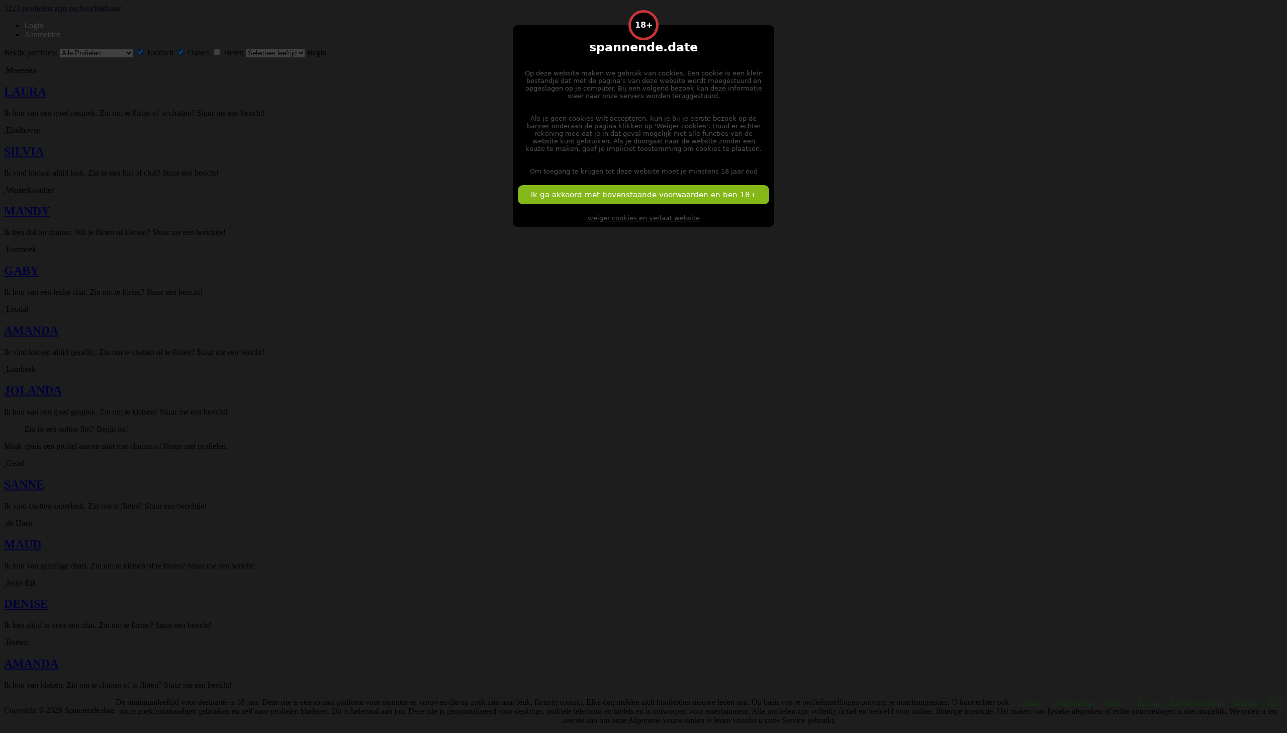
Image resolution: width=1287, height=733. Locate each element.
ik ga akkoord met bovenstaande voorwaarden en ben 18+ (644, 194)
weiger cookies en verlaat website (644, 218)
